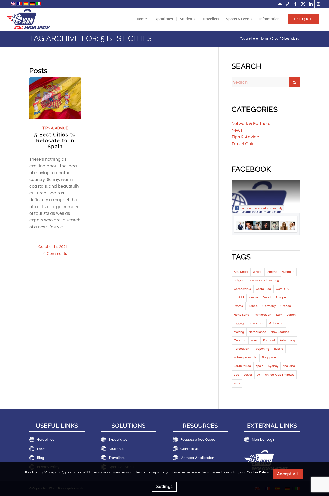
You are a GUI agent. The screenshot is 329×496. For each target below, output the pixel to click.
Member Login (263, 439)
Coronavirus (242, 289)
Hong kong (241, 314)
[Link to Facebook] (295, 4)
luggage (239, 323)
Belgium (239, 280)
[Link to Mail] (280, 4)
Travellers (117, 458)
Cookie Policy (258, 472)
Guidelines (45, 439)
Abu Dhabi (241, 271)
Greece (285, 306)
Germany (269, 306)
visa (237, 383)
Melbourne (276, 323)
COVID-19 (282, 289)
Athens (272, 271)
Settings (164, 486)
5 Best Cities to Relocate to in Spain (55, 140)
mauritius (257, 323)
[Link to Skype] (287, 4)
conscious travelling (264, 280)
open (254, 340)
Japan (291, 314)
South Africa (242, 366)
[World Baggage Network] (28, 19)
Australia (288, 271)
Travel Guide (244, 144)
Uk (258, 374)
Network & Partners (251, 124)
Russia (278, 348)
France (253, 306)
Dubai (267, 297)
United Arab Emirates (279, 374)
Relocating (287, 340)
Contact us (189, 449)
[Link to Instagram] (318, 4)
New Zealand (280, 331)
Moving (239, 331)
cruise (253, 297)
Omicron (240, 340)
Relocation (241, 348)
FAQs (41, 449)
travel (248, 374)
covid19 (239, 297)
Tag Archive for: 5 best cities (90, 38)
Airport (257, 271)
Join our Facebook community (261, 208)
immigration (262, 314)
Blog (40, 458)
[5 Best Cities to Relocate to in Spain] (55, 98)
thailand (289, 366)
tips (236, 374)
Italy (279, 314)
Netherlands (257, 331)
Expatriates (118, 439)
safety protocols (245, 357)
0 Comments (55, 254)
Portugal (269, 340)
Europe (281, 297)
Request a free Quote (197, 439)
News (237, 130)
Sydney (273, 366)
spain (259, 366)
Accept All (287, 473)
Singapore (269, 357)
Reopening (261, 348)
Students (116, 449)
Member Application (197, 458)
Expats (238, 306)
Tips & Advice (55, 128)
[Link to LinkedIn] (310, 4)
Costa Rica (263, 289)
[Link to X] (303, 4)
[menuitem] (141, 19)
